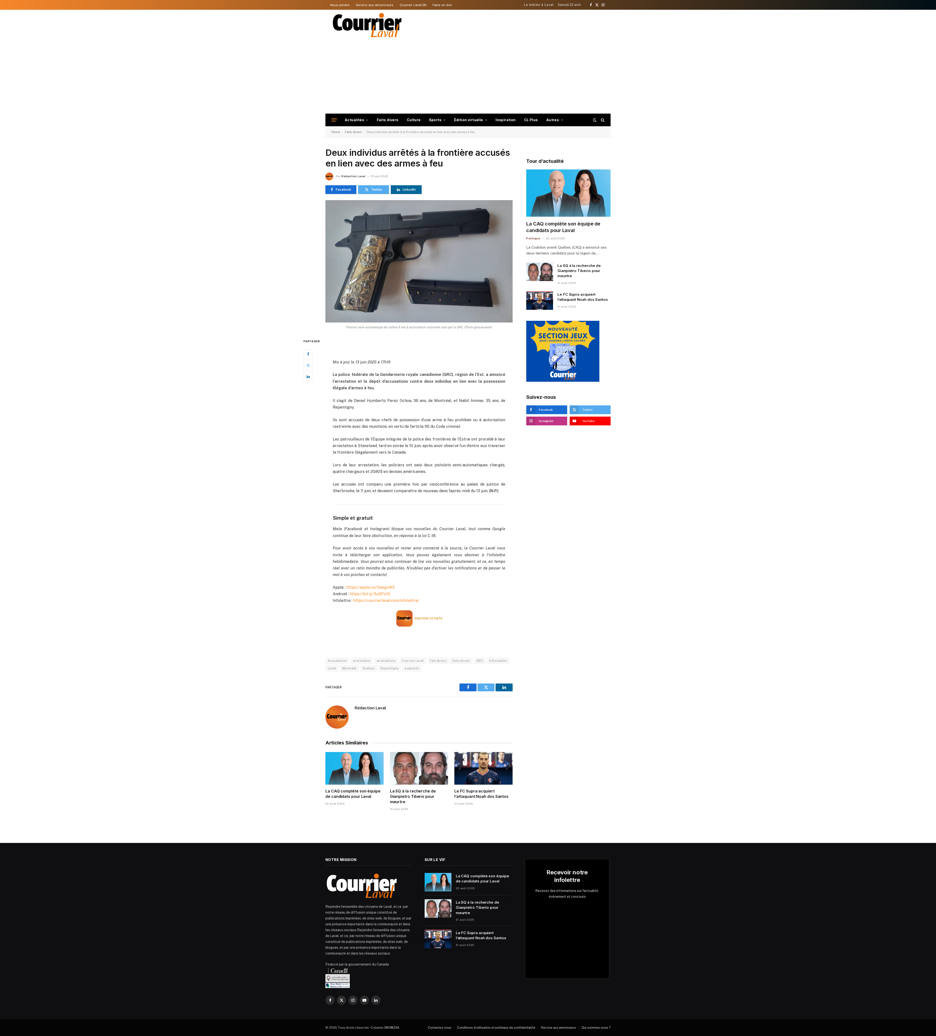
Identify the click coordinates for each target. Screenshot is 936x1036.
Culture (414, 120)
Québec (368, 668)
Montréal (349, 668)
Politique (533, 238)
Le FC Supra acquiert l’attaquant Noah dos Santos (481, 794)
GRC (479, 661)
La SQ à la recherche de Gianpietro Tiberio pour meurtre (413, 796)
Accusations (337, 661)
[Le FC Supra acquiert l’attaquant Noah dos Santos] (483, 768)
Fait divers (438, 661)
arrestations (386, 661)
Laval (332, 668)
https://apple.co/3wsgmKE (370, 587)
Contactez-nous (439, 1027)
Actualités (354, 120)
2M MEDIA (391, 1027)
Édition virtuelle (468, 120)
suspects (412, 668)
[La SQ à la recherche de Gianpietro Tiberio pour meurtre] (419, 768)
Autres (552, 120)
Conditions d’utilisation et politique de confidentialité (496, 1027)
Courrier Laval (413, 661)
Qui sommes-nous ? (596, 1027)
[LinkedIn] (308, 376)
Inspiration (506, 120)
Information (498, 661)
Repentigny (390, 668)
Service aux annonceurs (374, 5)
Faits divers (388, 120)
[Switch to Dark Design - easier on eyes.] (595, 120)
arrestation (361, 661)
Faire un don (442, 5)
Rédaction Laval (353, 176)
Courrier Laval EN (413, 5)
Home (336, 132)
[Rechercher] (602, 120)
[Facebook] (308, 354)
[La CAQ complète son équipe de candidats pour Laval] (354, 768)
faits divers (461, 661)
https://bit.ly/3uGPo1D (370, 594)
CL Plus (531, 120)
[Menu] (334, 120)
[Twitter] (308, 365)
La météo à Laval (539, 5)
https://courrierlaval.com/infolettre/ (386, 600)
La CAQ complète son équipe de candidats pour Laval (352, 794)
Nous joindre (340, 5)
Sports (435, 120)
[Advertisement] (468, 77)
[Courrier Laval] (367, 25)
